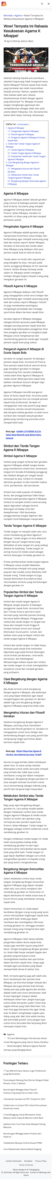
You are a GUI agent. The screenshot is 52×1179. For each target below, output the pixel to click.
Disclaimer (28, 1161)
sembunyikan (23, 124)
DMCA (26, 1175)
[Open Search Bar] (42, 4)
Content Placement (14, 1161)
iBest (10, 1172)
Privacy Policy (40, 1161)
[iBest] (4, 4)
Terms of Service (26, 1165)
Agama (18, 15)
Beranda (8, 15)
